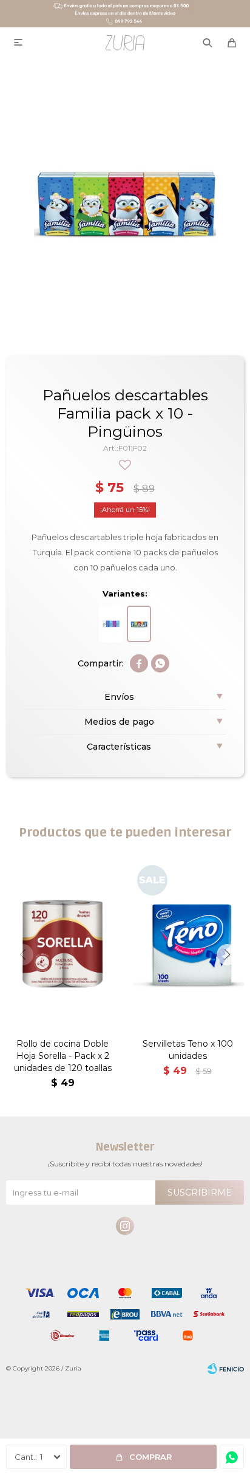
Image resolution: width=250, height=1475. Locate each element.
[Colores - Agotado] (111, 624)
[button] (227, 954)
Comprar (150, 1457)
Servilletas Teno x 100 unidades (188, 1049)
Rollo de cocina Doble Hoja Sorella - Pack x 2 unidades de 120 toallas (63, 1055)
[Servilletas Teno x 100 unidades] (187, 943)
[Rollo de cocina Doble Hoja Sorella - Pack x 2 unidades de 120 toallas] (62, 943)
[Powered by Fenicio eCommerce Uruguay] (226, 1369)
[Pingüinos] (139, 624)
